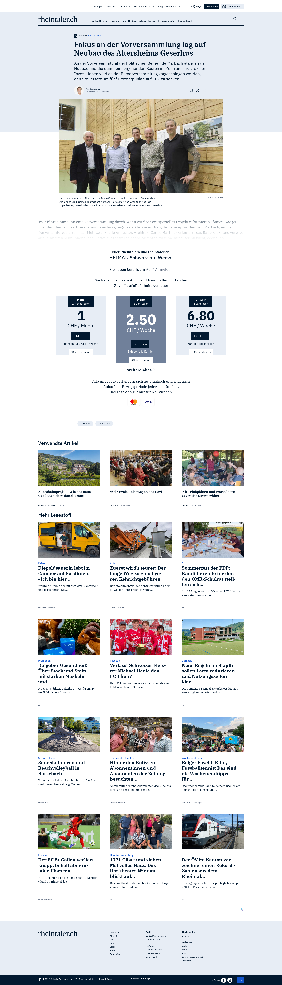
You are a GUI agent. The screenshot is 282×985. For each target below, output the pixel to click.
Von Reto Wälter (93, 89)
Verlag (185, 946)
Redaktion (187, 942)
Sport (106, 20)
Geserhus (85, 423)
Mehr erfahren (82, 352)
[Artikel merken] (191, 90)
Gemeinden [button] (233, 6)
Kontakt (185, 949)
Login (199, 6)
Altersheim (104, 423)
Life (124, 20)
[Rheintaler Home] (57, 19)
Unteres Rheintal (154, 949)
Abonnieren (212, 6)
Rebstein (42, 505)
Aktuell (96, 20)
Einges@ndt (185, 20)
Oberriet (185, 505)
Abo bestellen (188, 932)
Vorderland (151, 957)
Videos (116, 20)
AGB (184, 953)
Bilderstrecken (137, 20)
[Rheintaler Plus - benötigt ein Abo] (75, 35)
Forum (152, 20)
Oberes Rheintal (153, 953)
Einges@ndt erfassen (169, 6)
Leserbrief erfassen (144, 6)
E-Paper (98, 6)
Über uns (111, 6)
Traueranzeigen (167, 20)
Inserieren (124, 6)
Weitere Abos (140, 369)
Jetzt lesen (140, 344)
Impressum (84, 979)
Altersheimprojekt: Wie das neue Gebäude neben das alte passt (64, 493)
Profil (148, 932)
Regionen (150, 946)
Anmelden (164, 269)
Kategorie (114, 932)
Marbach (83, 35)
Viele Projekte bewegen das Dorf (136, 491)
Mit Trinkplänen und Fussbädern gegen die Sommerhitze (208, 493)
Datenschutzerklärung (192, 957)
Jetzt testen (80, 336)
